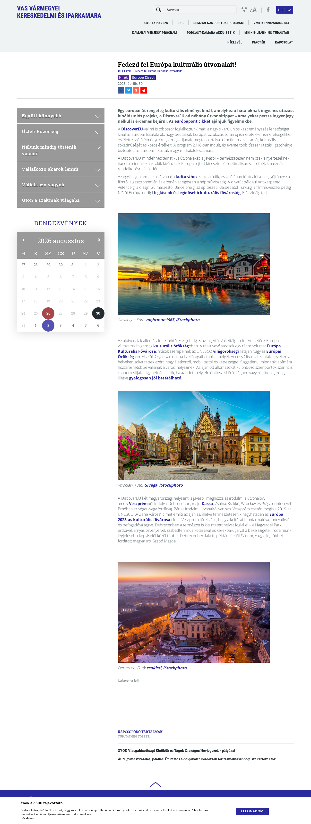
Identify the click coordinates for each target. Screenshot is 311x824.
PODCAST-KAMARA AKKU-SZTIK (211, 32)
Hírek (127, 70)
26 (48, 313)
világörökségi (226, 351)
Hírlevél (234, 42)
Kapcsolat (284, 42)
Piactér (258, 42)
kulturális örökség (171, 346)
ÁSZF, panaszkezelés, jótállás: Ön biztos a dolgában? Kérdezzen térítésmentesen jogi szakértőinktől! (197, 759)
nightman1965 (160, 319)
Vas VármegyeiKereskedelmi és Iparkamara (59, 12)
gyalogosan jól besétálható (155, 378)
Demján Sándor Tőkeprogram (218, 23)
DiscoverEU (132, 129)
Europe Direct (143, 77)
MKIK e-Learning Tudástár (266, 32)
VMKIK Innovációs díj (271, 23)
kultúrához (187, 176)
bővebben (27, 818)
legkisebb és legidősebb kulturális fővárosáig (197, 192)
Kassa (207, 503)
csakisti (154, 667)
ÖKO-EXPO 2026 (156, 23)
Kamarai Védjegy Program (154, 32)
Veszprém (138, 503)
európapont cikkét (192, 121)
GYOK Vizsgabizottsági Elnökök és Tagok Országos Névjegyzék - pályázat (176, 750)
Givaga (150, 485)
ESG (181, 23)
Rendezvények (60, 223)
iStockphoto (187, 319)
